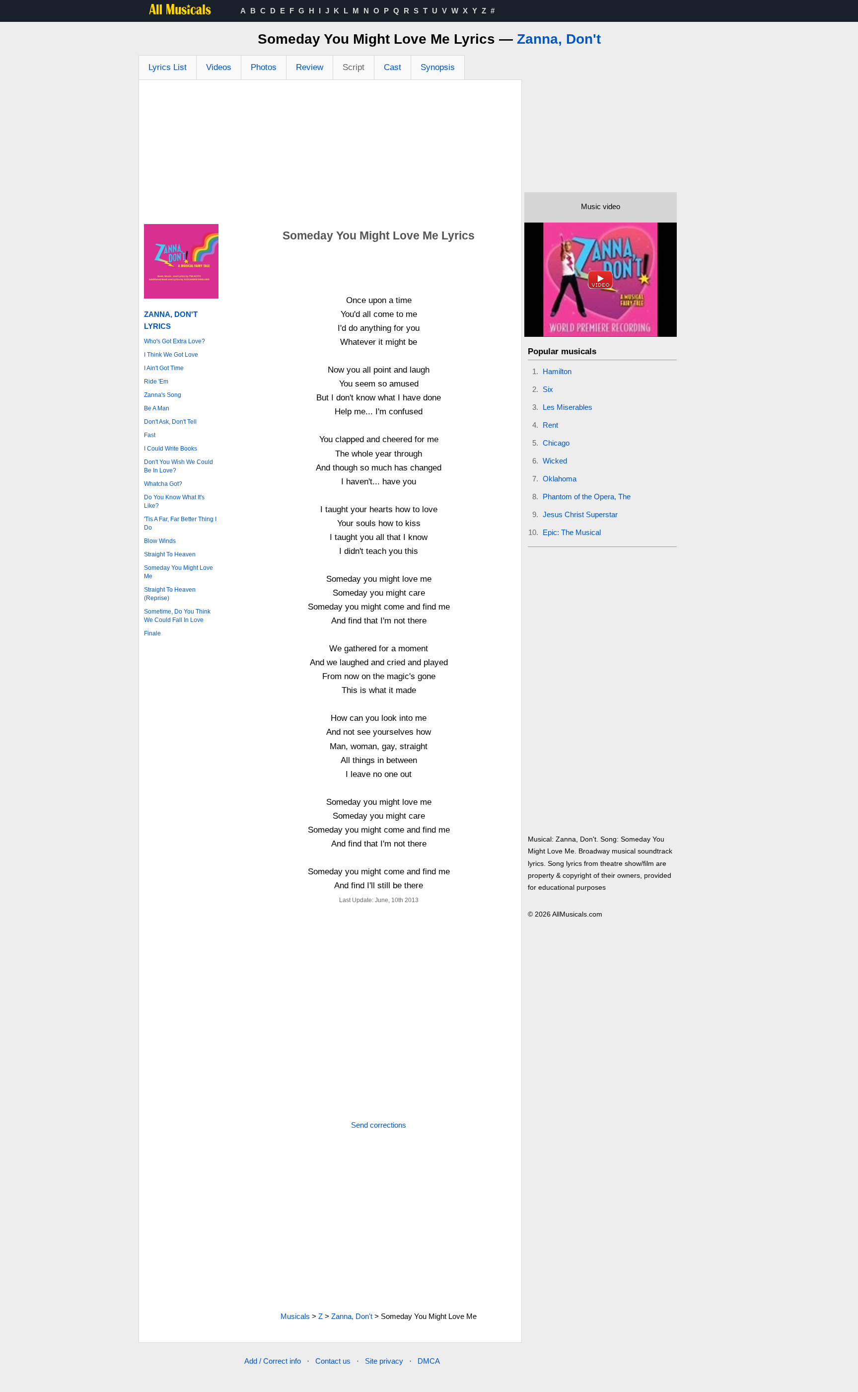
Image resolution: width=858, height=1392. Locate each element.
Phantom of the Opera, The (587, 496)
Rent (550, 425)
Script (353, 67)
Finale (152, 633)
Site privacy (384, 1361)
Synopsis (438, 67)
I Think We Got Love (171, 354)
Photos (264, 67)
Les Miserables (567, 407)
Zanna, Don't (559, 39)
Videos (218, 67)
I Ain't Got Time (164, 368)
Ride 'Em (156, 381)
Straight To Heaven (170, 554)
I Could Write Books (170, 448)
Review (309, 67)
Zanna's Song (162, 394)
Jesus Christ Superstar (580, 514)
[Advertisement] (330, 154)
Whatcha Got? (163, 483)
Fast (149, 435)
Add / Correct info (272, 1361)
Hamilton (557, 371)
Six (548, 389)
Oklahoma (559, 478)
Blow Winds (160, 541)
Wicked (555, 461)
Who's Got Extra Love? (174, 341)
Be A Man (156, 408)
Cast (392, 67)
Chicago (556, 443)
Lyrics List (167, 67)
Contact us (333, 1361)
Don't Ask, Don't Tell (170, 421)
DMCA (429, 1361)
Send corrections (378, 1125)
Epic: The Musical (572, 532)
